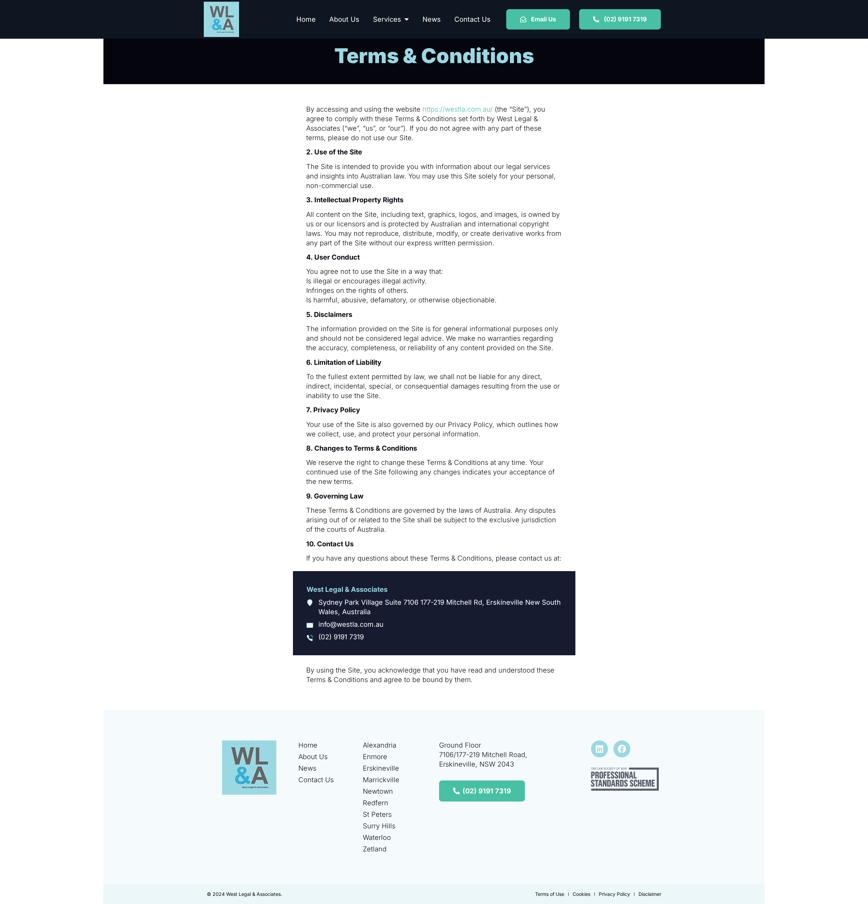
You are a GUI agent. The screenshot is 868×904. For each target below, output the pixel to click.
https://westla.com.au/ (457, 109)
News (431, 19)
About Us (344, 19)
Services (387, 19)
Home (306, 19)
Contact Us (472, 19)
